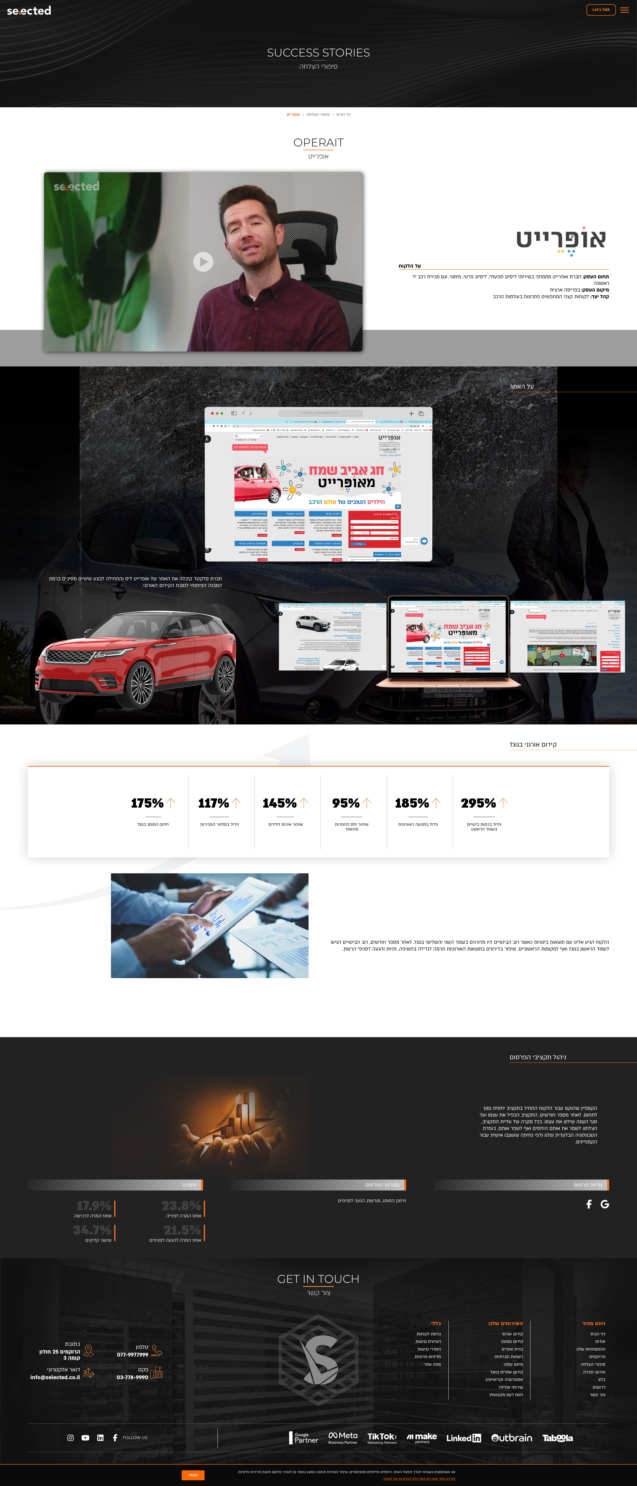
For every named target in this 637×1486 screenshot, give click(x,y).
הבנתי (193, 1475)
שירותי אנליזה (511, 1387)
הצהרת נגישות (428, 1341)
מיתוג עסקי (513, 1364)
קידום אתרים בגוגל (506, 1372)
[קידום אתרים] (29, 9)
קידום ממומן (512, 1341)
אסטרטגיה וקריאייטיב (504, 1379)
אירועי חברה (594, 1372)
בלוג (601, 1379)
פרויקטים (597, 1356)
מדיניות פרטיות (428, 1356)
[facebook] (115, 1437)
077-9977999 (132, 1355)
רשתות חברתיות (508, 1356)
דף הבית (597, 1334)
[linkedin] (100, 1437)
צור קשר (597, 1394)
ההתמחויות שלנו (590, 1349)
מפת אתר (432, 1364)
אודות (600, 1341)
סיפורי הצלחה (593, 1364)
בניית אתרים (512, 1349)
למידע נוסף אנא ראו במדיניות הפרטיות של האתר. (419, 1478)
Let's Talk (601, 9)
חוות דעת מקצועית (506, 1394)
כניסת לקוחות (429, 1334)
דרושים (599, 1387)
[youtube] (85, 1437)
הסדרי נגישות (429, 1349)
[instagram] (70, 1437)
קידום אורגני (512, 1334)
